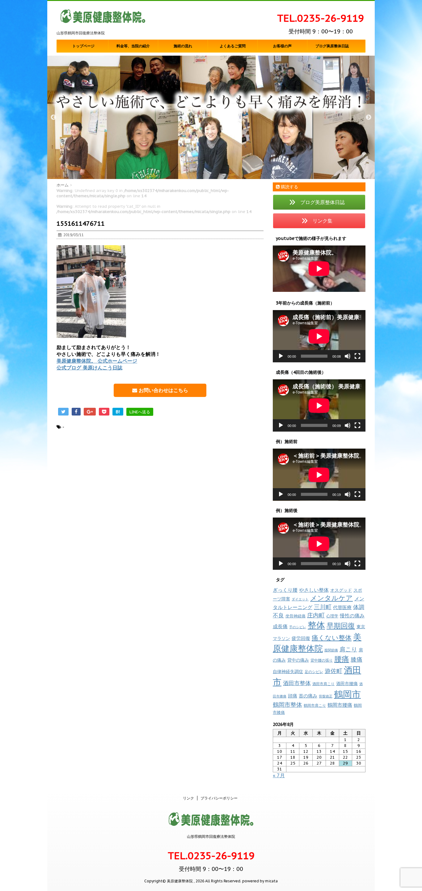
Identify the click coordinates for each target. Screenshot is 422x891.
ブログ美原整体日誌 (332, 46)
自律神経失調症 (288, 671)
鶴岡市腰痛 (339, 705)
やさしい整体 (314, 590)
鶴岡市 (347, 694)
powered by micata (259, 881)
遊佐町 (333, 671)
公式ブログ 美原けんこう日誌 (89, 367)
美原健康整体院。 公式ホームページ (97, 361)
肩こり (348, 649)
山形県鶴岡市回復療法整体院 (211, 836)
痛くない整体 (332, 637)
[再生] (281, 356)
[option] (211, 117)
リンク (188, 798)
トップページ (83, 46)
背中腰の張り (321, 660)
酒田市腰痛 (347, 683)
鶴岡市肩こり (315, 705)
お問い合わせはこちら (162, 390)
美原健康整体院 (317, 642)
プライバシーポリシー (219, 798)
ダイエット (300, 599)
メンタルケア (331, 598)
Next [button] (368, 117)
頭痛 (292, 696)
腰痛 (341, 659)
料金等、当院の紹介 (133, 46)
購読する (289, 187)
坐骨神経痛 (295, 616)
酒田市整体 (297, 683)
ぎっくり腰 (285, 590)
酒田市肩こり (323, 683)
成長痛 (280, 626)
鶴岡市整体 (287, 704)
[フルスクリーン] (357, 356)
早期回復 (341, 625)
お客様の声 (282, 46)
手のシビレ (297, 627)
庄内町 (316, 615)
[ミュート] (347, 356)
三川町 (322, 607)
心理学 (332, 616)
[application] (319, 336)
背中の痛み (298, 660)
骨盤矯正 (325, 696)
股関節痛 (331, 650)
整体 (316, 625)
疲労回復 (301, 638)
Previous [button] (53, 117)
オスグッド (341, 590)
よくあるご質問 (233, 46)
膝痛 (356, 659)
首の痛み (308, 696)
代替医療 (342, 607)
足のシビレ (314, 671)
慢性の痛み (352, 615)
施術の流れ (183, 46)
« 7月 (279, 775)
